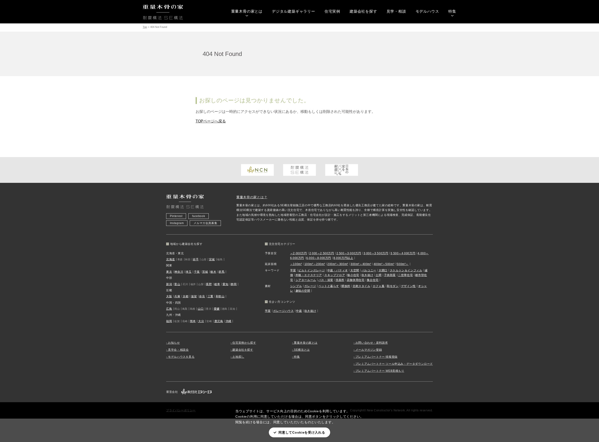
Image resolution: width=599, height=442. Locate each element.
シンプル (296, 286)
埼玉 (188, 271)
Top (145, 27)
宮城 (212, 259)
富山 (177, 284)
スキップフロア (334, 275)
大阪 (169, 296)
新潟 (169, 284)
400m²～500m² (384, 264)
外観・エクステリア (309, 275)
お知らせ (174, 342)
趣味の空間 (303, 290)
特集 (452, 11)
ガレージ (310, 286)
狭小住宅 (353, 275)
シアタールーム (306, 280)
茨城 (205, 271)
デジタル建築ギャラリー (293, 11)
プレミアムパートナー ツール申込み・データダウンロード (394, 363)
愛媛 (217, 308)
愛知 (225, 284)
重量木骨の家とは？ (251, 197)
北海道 (170, 259)
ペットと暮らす (328, 286)
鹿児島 (218, 321)
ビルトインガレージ (311, 270)
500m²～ (403, 264)
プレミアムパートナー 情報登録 (376, 356)
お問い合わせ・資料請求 (371, 342)
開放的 (345, 286)
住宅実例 (332, 11)
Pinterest (176, 216)
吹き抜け (367, 275)
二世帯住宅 (405, 275)
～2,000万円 (298, 253)
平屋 (293, 270)
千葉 (197, 271)
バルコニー (369, 270)
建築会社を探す (363, 11)
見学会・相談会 (178, 349)
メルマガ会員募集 (205, 223)
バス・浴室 (325, 280)
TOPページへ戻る (211, 121)
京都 (186, 296)
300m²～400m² (361, 264)
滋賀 (194, 296)
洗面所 (340, 280)
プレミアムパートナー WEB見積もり (379, 370)
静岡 (234, 284)
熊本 (193, 321)
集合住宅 (373, 280)
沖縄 (228, 321)
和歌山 (220, 296)
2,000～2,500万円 (321, 253)
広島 (169, 308)
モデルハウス (427, 11)
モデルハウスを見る (181, 356)
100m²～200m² (314, 264)
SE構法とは (302, 349)
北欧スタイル (361, 286)
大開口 (383, 270)
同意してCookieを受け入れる (301, 432)
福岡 (169, 321)
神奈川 (178, 271)
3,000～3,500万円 (376, 253)
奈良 (202, 296)
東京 (169, 271)
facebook (198, 216)
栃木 (213, 271)
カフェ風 (378, 286)
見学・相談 (396, 11)
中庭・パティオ (337, 270)
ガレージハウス (283, 311)
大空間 (354, 270)
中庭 (299, 311)
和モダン (392, 286)
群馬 (221, 271)
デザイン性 (408, 286)
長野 (209, 284)
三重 (210, 296)
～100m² (296, 264)
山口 (201, 308)
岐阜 (217, 284)
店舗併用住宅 (356, 280)
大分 (201, 321)
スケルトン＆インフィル (406, 270)
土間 (378, 275)
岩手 (196, 259)
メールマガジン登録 (368, 349)
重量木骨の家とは (247, 11)
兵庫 (177, 296)
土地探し (238, 356)
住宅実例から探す (244, 342)
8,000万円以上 (343, 258)
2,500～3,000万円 (348, 253)
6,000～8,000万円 (318, 258)
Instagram (177, 223)
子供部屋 (390, 275)
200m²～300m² (337, 264)
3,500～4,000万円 (403, 253)
